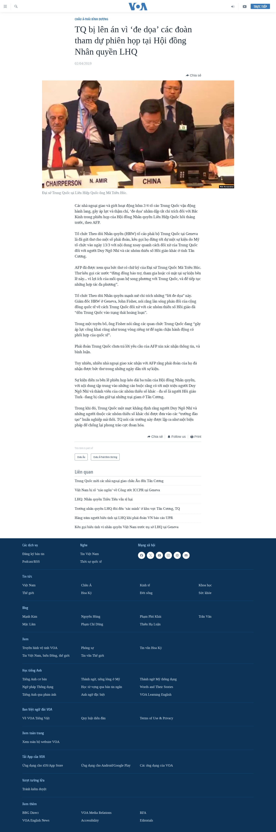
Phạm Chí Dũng (92, 624)
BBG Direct (30, 813)
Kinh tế (145, 585)
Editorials (146, 820)
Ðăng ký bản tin (33, 554)
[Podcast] (177, 555)
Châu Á (86, 585)
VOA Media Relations (96, 813)
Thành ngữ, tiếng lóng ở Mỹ (100, 679)
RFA (143, 813)
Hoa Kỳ (86, 593)
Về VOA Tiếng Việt (36, 718)
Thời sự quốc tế (91, 561)
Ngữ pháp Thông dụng (37, 687)
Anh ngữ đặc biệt (93, 694)
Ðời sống (146, 593)
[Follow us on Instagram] (168, 555)
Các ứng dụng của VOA (156, 765)
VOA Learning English (155, 694)
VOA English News (35, 820)
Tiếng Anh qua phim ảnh (39, 694)
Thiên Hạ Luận (150, 624)
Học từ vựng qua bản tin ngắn (101, 687)
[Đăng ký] (186, 555)
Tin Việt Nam (89, 554)
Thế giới (28, 593)
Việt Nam (28, 585)
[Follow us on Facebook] (141, 555)
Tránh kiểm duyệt (34, 789)
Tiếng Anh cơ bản (34, 679)
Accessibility (90, 820)
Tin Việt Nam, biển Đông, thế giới (45, 655)
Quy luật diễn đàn (93, 718)
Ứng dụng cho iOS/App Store (42, 765)
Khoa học (205, 585)
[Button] (193, 75)
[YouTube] (245, 6)
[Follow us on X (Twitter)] (150, 555)
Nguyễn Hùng (90, 616)
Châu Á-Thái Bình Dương (91, 19)
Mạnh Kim (29, 616)
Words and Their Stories (156, 687)
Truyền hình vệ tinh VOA (39, 648)
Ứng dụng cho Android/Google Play (105, 765)
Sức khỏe (205, 593)
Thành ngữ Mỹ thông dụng (158, 679)
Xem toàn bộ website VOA (41, 742)
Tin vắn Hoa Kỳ (151, 648)
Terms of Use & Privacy (156, 718)
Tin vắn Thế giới (92, 655)
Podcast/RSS (31, 561)
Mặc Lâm (28, 624)
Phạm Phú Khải (150, 616)
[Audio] (233, 6)
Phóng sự (87, 648)
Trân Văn (205, 616)
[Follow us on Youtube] (159, 555)
